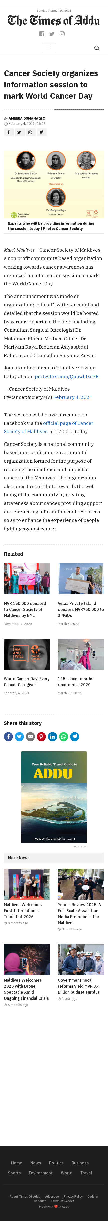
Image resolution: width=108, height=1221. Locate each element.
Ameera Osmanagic (27, 118)
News (35, 1162)
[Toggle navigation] (49, 48)
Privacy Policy (73, 1196)
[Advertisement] (54, 1079)
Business (80, 1162)
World (66, 1172)
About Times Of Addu (25, 1196)
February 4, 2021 (73, 397)
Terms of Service (62, 1201)
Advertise (52, 1196)
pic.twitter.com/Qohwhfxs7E (67, 376)
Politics (56, 1162)
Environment (41, 1172)
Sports (14, 1172)
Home (16, 1162)
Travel (86, 1172)
